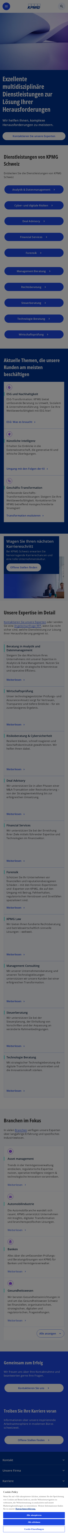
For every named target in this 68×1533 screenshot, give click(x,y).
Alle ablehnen (34, 1522)
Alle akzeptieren (34, 1515)
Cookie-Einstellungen (34, 1529)
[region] (34, 1510)
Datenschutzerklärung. (25, 1509)
